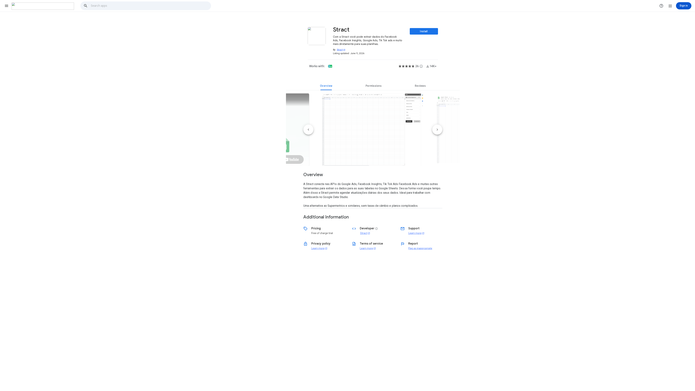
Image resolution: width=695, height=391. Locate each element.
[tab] (326, 85)
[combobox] (151, 6)
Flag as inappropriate (420, 248)
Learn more (416, 233)
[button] (6, 5)
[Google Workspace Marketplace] (43, 6)
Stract (341, 49)
